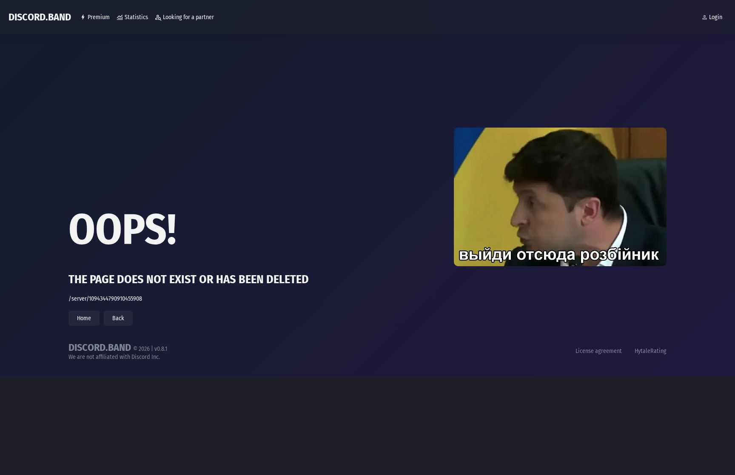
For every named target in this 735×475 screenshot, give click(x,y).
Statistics (136, 17)
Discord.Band (40, 17)
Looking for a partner (188, 17)
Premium (99, 17)
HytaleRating (651, 351)
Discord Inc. (145, 357)
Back (118, 318)
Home (84, 318)
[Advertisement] (323, 131)
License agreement (598, 351)
